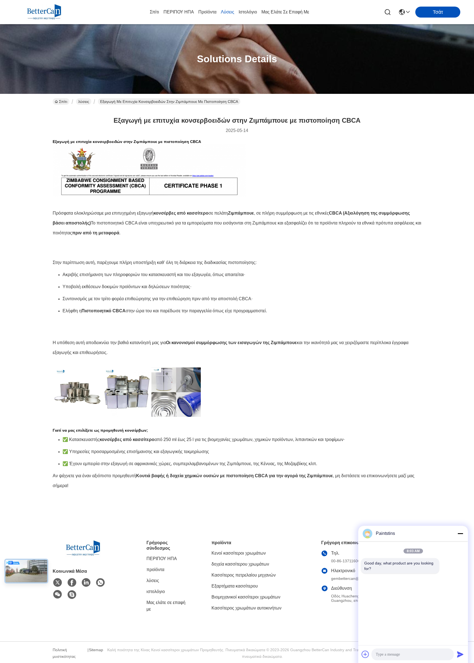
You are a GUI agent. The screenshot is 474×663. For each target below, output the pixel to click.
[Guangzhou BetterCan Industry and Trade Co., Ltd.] (44, 12)
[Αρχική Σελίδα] (83, 555)
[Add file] (365, 654)
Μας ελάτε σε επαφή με (285, 12)
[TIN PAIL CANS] (176, 423)
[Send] (460, 654)
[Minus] (460, 533)
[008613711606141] (100, 582)
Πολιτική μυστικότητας (64, 653)
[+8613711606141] (72, 594)
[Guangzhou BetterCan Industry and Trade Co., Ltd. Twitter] (58, 582)
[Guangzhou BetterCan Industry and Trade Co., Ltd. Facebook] (72, 582)
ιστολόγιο (248, 12)
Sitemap (96, 650)
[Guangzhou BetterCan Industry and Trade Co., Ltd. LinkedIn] (86, 582)
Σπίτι (154, 12)
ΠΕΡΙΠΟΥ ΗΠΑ (178, 12)
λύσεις (227, 12)
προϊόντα (207, 12)
